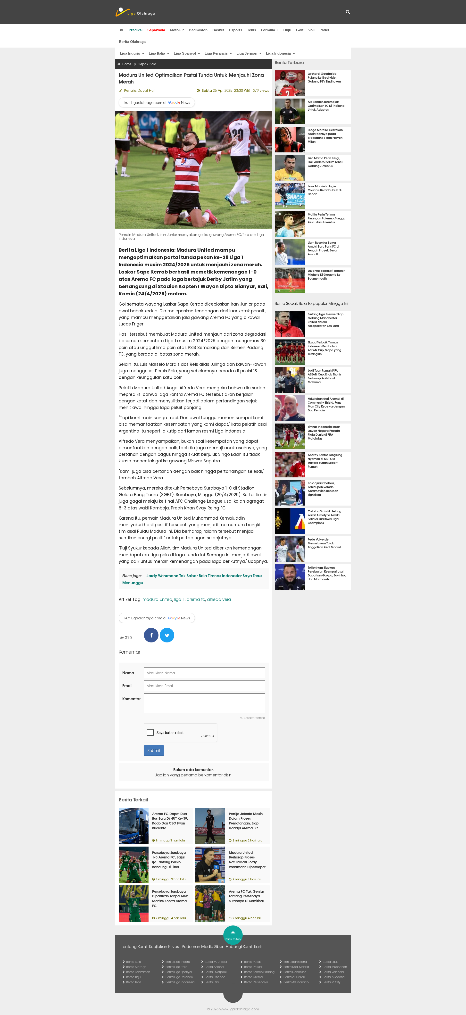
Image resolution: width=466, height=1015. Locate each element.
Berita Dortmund (294, 972)
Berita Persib (252, 961)
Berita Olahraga (132, 42)
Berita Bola (133, 961)
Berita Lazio (331, 961)
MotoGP (177, 30)
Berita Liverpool (215, 972)
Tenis (251, 30)
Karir (258, 946)
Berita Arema (253, 977)
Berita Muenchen (335, 967)
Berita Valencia (333, 972)
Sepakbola (156, 30)
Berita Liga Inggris (178, 961)
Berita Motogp (136, 967)
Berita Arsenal (214, 967)
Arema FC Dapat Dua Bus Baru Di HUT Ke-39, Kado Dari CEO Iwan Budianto (170, 821)
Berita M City (331, 982)
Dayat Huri (146, 90)
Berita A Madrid (333, 977)
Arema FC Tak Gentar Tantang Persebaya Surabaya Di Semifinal (246, 896)
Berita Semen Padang (259, 972)
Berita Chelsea (215, 977)
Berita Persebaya (256, 982)
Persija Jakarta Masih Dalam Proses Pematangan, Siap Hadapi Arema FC (246, 821)
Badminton (198, 30)
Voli (311, 30)
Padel (324, 30)
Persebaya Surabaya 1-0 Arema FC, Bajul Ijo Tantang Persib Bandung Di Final (169, 859)
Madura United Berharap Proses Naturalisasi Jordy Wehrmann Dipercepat (247, 859)
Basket (218, 30)
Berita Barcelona (295, 961)
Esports (235, 30)
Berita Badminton (138, 972)
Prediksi (135, 30)
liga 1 (179, 599)
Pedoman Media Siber (202, 946)
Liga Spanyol (185, 53)
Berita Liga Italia (176, 967)
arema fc (196, 599)
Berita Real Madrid (296, 967)
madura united (157, 599)
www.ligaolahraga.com (239, 1009)
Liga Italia (157, 53)
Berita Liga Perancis (179, 977)
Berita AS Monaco (296, 982)
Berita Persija (253, 967)
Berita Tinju (133, 977)
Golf (299, 30)
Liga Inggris (130, 53)
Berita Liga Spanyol (179, 972)
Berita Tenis (133, 982)
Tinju (287, 30)
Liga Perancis (216, 53)
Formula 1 (269, 30)
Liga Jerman (246, 53)
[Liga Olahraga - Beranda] (135, 12)
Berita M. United (216, 961)
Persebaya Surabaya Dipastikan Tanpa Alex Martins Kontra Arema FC (170, 898)
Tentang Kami (134, 946)
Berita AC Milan (294, 977)
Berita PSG (212, 982)
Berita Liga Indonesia (180, 982)
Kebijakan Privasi (164, 946)
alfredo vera (219, 599)
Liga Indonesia (278, 53)
